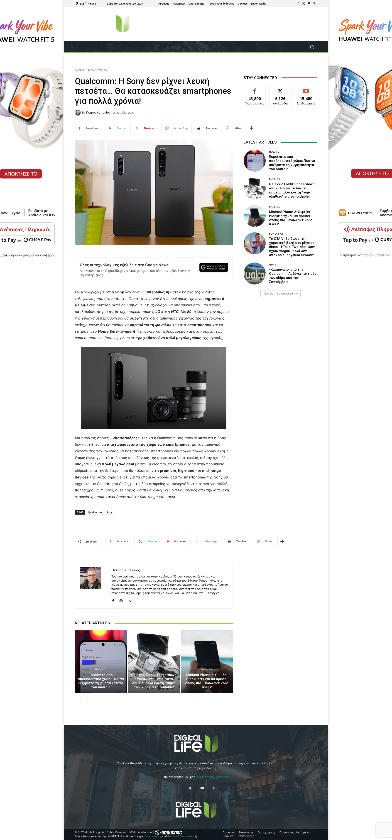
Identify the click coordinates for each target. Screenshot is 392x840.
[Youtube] (309, 3)
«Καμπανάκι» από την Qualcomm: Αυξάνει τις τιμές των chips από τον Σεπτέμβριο (292, 276)
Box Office (276, 233)
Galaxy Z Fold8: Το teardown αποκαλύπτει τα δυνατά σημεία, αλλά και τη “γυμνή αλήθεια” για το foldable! (153, 681)
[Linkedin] (129, 600)
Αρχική (79, 70)
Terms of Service (178, 836)
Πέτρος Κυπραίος (98, 112)
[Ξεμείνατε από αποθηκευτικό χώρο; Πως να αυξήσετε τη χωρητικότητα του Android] (101, 661)
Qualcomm (95, 512)
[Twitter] (303, 3)
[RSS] (314, 3)
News (90, 70)
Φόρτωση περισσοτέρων (279, 293)
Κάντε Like (254, 88)
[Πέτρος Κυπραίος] (78, 113)
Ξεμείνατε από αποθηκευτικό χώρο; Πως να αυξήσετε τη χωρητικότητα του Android (101, 681)
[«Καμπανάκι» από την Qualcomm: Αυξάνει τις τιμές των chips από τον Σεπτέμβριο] (255, 274)
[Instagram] (121, 600)
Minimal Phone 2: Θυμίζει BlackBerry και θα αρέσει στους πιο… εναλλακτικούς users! (206, 681)
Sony (109, 512)
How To (100, 669)
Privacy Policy (152, 836)
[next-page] (85, 700)
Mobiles (102, 70)
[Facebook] (298, 3)
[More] (251, 128)
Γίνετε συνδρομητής (306, 90)
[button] (311, 47)
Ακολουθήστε (280, 88)
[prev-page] (78, 700)
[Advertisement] (280, 336)
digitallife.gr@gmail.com (213, 777)
